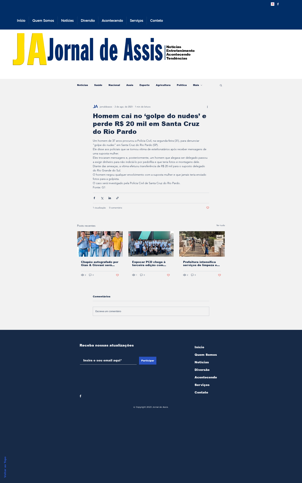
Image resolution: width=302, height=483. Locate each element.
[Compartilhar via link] (117, 197)
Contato (201, 392)
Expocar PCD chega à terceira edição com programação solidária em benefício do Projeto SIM (150, 263)
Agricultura (163, 85)
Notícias (82, 85)
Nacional (114, 85)
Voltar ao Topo (5, 467)
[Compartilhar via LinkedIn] (109, 197)
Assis (129, 85)
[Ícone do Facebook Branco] (80, 396)
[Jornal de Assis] (272, 4)
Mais (196, 85)
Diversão (202, 369)
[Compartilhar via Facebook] (94, 197)
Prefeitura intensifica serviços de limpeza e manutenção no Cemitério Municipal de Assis (201, 263)
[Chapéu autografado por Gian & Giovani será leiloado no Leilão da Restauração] (100, 244)
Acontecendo (206, 377)
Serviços (202, 385)
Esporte (145, 85)
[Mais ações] (207, 107)
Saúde (98, 85)
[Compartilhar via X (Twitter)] (102, 197)
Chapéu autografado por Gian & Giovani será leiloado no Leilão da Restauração (99, 263)
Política (182, 85)
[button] (220, 85)
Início (199, 347)
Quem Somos (206, 354)
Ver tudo (220, 225)
